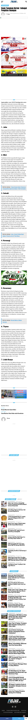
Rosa (9, 14)
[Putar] (3, 75)
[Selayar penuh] (25, 75)
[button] (14, 73)
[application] (14, 73)
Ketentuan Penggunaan (8, 712)
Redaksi (3, 710)
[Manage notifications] (24, 716)
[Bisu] (22, 75)
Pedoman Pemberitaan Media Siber (12, 710)
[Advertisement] (14, 87)
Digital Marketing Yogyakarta (20, 712)
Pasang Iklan (23, 710)
